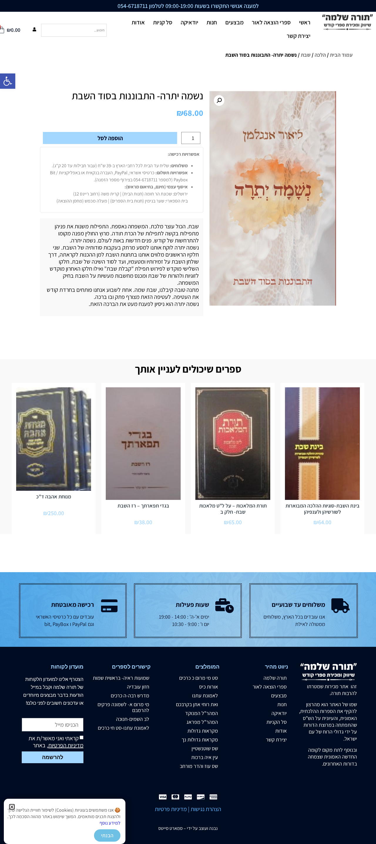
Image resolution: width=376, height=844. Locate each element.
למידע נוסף (110, 823)
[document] (188, 422)
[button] (12, 807)
